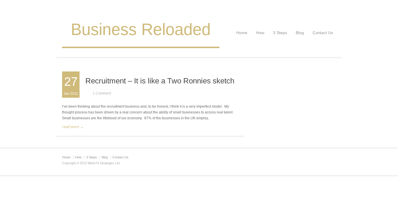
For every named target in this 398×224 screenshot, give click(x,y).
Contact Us (323, 32)
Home (241, 32)
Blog (300, 32)
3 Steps (280, 32)
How (260, 32)
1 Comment (102, 93)
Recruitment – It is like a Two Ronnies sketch (159, 80)
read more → (73, 127)
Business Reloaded (141, 29)
